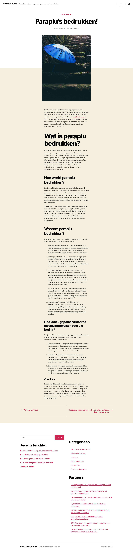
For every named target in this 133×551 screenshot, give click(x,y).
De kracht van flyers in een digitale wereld (36, 463)
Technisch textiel (27, 467)
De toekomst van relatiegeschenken (34, 455)
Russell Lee (62, 28)
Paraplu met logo (10, 4)
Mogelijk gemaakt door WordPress (49, 546)
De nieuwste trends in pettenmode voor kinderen (39, 451)
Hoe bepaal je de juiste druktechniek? (35, 459)
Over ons (74, 457)
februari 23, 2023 (74, 28)
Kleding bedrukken (78, 453)
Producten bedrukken (79, 469)
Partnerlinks (75, 465)
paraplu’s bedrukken (79, 117)
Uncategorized (66, 14)
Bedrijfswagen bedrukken (80, 449)
